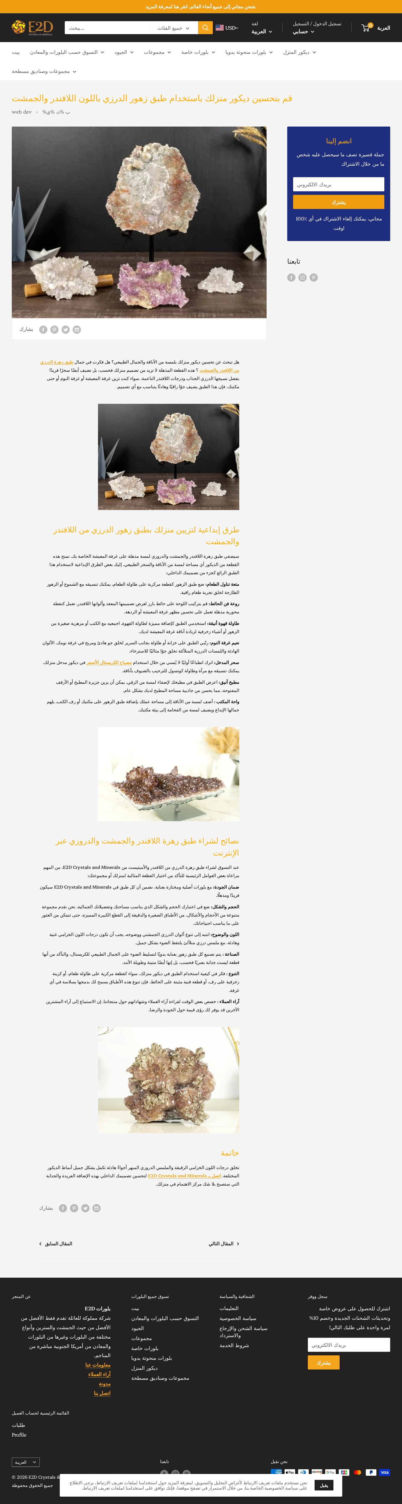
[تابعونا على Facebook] (291, 277)
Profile (19, 1434)
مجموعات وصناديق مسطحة (41, 70)
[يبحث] (205, 27)
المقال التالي (221, 1243)
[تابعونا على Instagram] (302, 277)
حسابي (301, 31)
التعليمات (229, 1307)
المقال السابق (58, 1243)
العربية (20, 1462)
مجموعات (154, 51)
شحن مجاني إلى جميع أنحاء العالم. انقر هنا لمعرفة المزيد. (201, 6)
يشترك (339, 201)
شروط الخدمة (234, 1345)
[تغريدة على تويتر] (66, 329)
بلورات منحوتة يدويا (245, 51)
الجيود (120, 51)
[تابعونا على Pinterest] (314, 277)
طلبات (18, 1424)
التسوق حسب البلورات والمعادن (64, 51)
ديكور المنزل (296, 51)
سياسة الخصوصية (238, 1317)
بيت (16, 51)
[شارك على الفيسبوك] (43, 329)
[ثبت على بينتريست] (54, 329)
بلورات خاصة (195, 51)
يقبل (324, 1485)
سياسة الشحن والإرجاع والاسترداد (244, 1331)
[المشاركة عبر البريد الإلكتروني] (77, 329)
